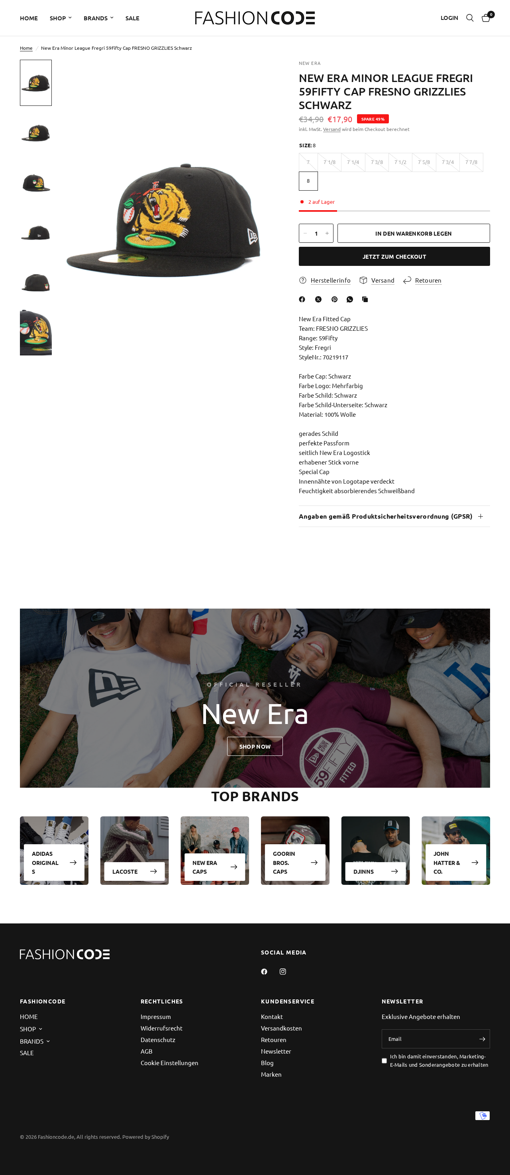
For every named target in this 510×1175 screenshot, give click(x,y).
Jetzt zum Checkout (394, 256)
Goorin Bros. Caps (284, 862)
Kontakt (272, 1016)
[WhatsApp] (351, 299)
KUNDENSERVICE (287, 1001)
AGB (147, 1051)
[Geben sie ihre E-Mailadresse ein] (482, 1038)
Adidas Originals (45, 862)
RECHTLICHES (162, 1001)
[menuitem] (32, 18)
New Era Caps (204, 867)
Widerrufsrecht (161, 1028)
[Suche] (470, 18)
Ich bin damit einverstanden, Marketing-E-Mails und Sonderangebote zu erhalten (439, 1060)
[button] (255, 746)
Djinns (363, 871)
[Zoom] (258, 76)
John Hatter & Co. (447, 862)
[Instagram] (288, 971)
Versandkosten (281, 1028)
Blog (267, 1062)
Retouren (273, 1039)
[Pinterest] (336, 299)
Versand (332, 129)
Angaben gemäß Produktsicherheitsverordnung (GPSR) (386, 516)
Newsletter (276, 1051)
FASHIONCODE (42, 1001)
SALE (132, 18)
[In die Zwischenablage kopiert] (366, 299)
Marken (271, 1074)
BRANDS (96, 18)
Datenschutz (158, 1039)
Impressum (156, 1016)
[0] (484, 18)
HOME (29, 18)
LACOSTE (124, 871)
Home (26, 48)
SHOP (58, 18)
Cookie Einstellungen (169, 1062)
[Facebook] (303, 299)
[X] (320, 299)
